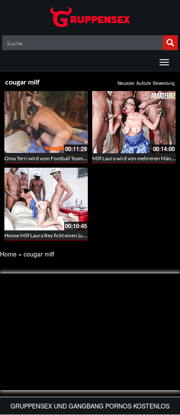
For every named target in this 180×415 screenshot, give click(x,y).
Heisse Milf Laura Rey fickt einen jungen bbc (54, 235)
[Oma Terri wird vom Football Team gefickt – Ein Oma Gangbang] (46, 122)
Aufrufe (143, 83)
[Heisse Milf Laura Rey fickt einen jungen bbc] (46, 199)
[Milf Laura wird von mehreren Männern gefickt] (134, 122)
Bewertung (164, 83)
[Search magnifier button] (170, 42)
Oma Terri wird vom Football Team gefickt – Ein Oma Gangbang (76, 158)
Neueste (126, 83)
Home (8, 254)
